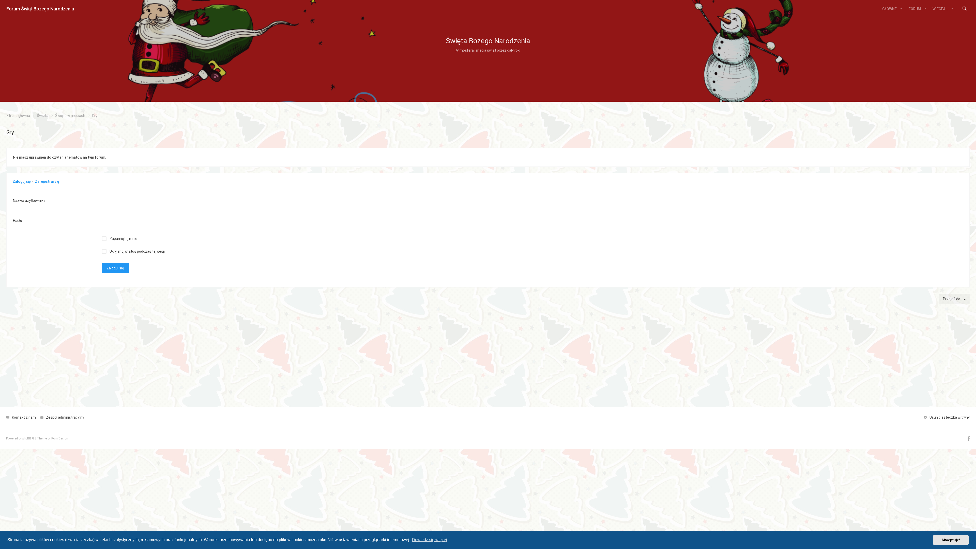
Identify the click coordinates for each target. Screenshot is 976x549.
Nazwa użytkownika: (29, 201)
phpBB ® (28, 438)
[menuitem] (964, 9)
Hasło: (18, 221)
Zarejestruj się (47, 181)
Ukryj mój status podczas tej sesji (137, 251)
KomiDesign (59, 438)
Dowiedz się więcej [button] (429, 540)
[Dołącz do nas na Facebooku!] (969, 439)
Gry (10, 132)
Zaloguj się (22, 181)
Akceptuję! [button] (950, 540)
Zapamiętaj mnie (123, 239)
